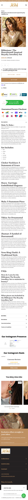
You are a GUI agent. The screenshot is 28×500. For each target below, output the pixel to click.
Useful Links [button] (5, 464)
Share (4, 88)
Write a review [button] (14, 368)
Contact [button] (4, 469)
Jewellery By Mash (7, 497)
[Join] (25, 442)
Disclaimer (4, 319)
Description (4, 122)
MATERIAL (3, 316)
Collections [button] (5, 459)
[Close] (24, 487)
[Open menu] (3, 5)
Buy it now (14, 79)
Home (2, 11)
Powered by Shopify (20, 497)
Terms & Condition (6, 327)
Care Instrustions (6, 323)
